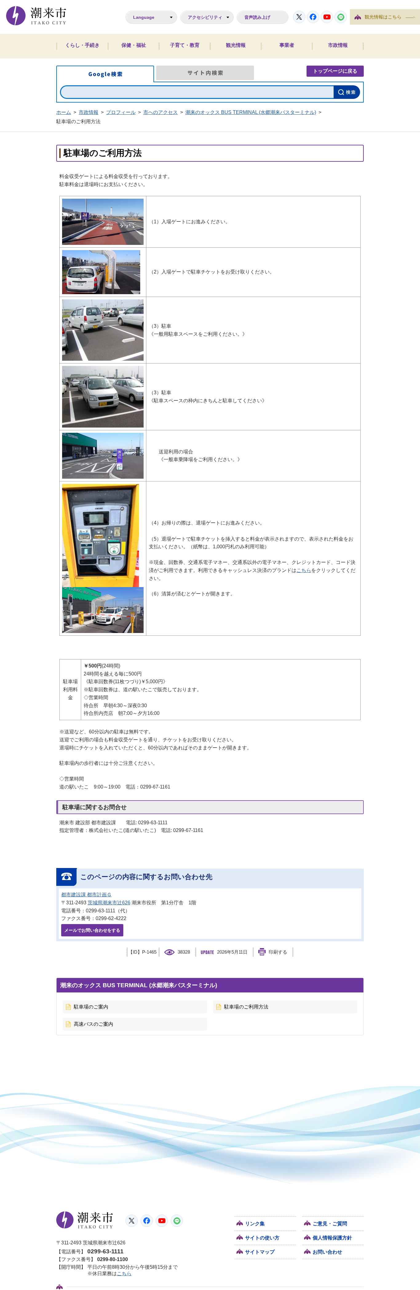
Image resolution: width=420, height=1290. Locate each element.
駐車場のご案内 (91, 1006)
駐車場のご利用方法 (246, 1006)
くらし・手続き (82, 45)
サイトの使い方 (262, 1237)
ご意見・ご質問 (330, 1223)
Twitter (299, 17)
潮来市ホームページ (36, 15)
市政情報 (338, 45)
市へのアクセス (160, 112)
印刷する (278, 952)
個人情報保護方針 (332, 1237)
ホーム (63, 112)
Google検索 (105, 74)
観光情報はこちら (383, 16)
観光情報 (236, 45)
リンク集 (255, 1223)
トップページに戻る (335, 71)
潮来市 (84, 1220)
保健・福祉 (133, 45)
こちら (303, 570)
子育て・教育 (185, 45)
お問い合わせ (327, 1252)
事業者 (286, 45)
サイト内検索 (205, 73)
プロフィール (121, 112)
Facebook (313, 17)
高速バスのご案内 (93, 1024)
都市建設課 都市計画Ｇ (86, 894)
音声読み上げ (257, 17)
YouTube (327, 17)
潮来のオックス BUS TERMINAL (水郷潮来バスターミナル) (250, 112)
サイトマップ (260, 1252)
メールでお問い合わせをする (92, 930)
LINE (341, 17)
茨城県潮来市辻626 (109, 902)
